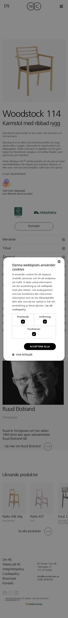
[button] (22, 354)
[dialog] (34, 309)
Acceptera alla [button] (40, 346)
